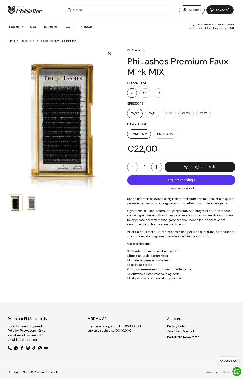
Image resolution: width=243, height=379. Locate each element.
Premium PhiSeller (47, 372)
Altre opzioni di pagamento (181, 188)
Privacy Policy (177, 326)
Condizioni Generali (180, 331)
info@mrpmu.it (26, 340)
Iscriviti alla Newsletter (183, 337)
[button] (220, 9)
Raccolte (25, 41)
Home (11, 41)
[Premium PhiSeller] (25, 10)
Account (195, 10)
